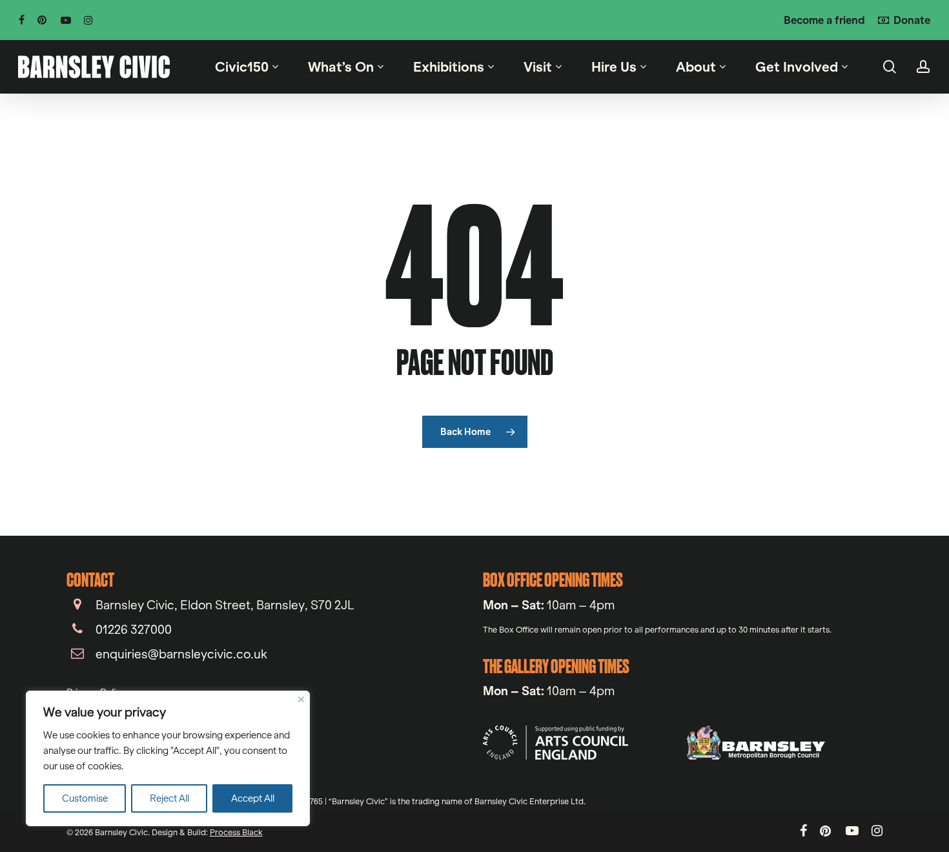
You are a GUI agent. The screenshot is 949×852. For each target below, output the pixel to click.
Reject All (169, 798)
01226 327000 (134, 629)
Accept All (252, 798)
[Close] (301, 699)
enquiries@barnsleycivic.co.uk (181, 654)
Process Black (236, 832)
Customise (85, 798)
